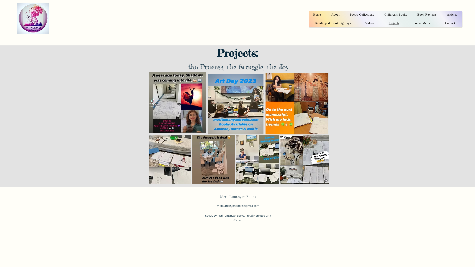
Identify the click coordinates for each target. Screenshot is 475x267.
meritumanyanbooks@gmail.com (238, 205)
